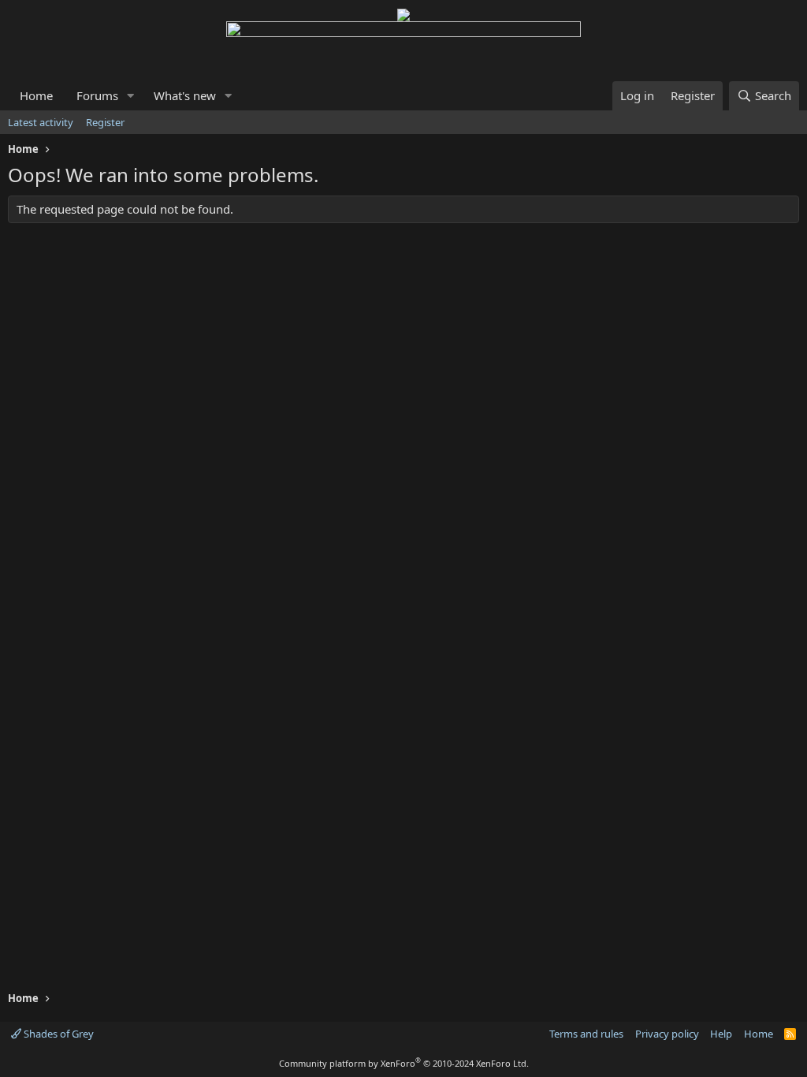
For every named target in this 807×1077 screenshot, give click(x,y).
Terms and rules (586, 1034)
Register (105, 122)
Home (36, 95)
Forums (97, 95)
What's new (185, 95)
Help (721, 1034)
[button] (131, 95)
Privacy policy (667, 1034)
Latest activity (40, 122)
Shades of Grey (57, 1034)
